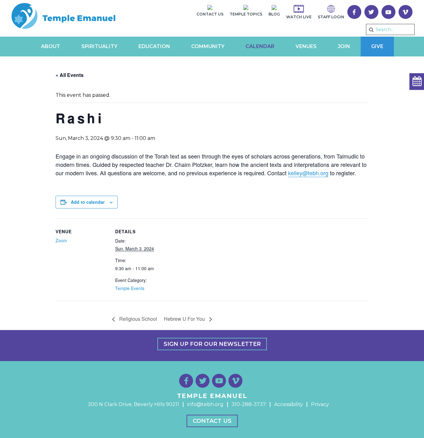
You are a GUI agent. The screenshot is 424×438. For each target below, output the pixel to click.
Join (344, 46)
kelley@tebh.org (308, 173)
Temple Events (129, 288)
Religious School (137, 318)
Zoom (61, 240)
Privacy (320, 404)
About (50, 46)
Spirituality (99, 46)
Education (154, 46)
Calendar (260, 46)
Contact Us (212, 421)
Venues (306, 46)
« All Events (69, 74)
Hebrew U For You (185, 318)
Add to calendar (88, 202)
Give (377, 46)
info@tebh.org (205, 404)
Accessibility (288, 404)
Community (207, 46)
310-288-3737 (249, 404)
